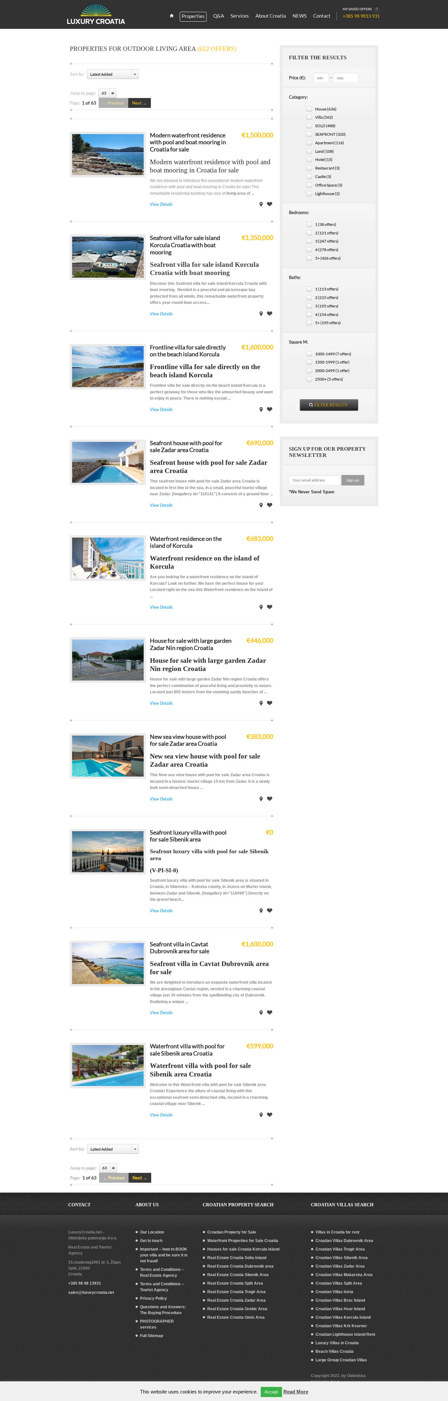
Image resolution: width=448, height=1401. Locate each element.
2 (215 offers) (326, 297)
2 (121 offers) (326, 232)
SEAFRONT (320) (330, 134)
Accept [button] (271, 1392)
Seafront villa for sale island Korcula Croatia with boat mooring (185, 244)
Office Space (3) (328, 185)
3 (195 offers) (326, 306)
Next (137, 103)
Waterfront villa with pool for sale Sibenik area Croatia (187, 1049)
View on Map (261, 204)
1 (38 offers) (325, 224)
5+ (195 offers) (328, 322)
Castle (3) (323, 176)
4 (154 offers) (326, 314)
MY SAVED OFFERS (360, 9)
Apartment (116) (329, 142)
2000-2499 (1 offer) (332, 370)
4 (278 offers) (326, 249)
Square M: (298, 342)
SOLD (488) (325, 125)
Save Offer (269, 204)
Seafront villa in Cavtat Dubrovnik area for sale (179, 947)
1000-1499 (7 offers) (333, 353)
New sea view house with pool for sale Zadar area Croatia (188, 740)
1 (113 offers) (326, 288)
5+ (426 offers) (328, 258)
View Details (161, 204)
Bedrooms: (299, 212)
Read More (295, 1391)
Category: (298, 97)
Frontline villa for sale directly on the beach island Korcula (188, 351)
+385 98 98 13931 (84, 1283)
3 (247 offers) (326, 241)
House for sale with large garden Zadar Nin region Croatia (191, 644)
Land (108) (324, 151)
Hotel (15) (324, 159)
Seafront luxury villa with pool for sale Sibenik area (188, 836)
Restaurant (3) (327, 168)
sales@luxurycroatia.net (91, 1292)
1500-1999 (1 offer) (332, 362)
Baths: (295, 277)
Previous (116, 103)
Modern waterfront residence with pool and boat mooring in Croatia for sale (188, 142)
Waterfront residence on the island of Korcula (186, 542)
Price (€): (297, 77)
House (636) (325, 109)
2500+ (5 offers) (329, 379)
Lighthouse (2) (327, 193)
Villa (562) (324, 117)
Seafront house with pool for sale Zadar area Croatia (186, 446)
